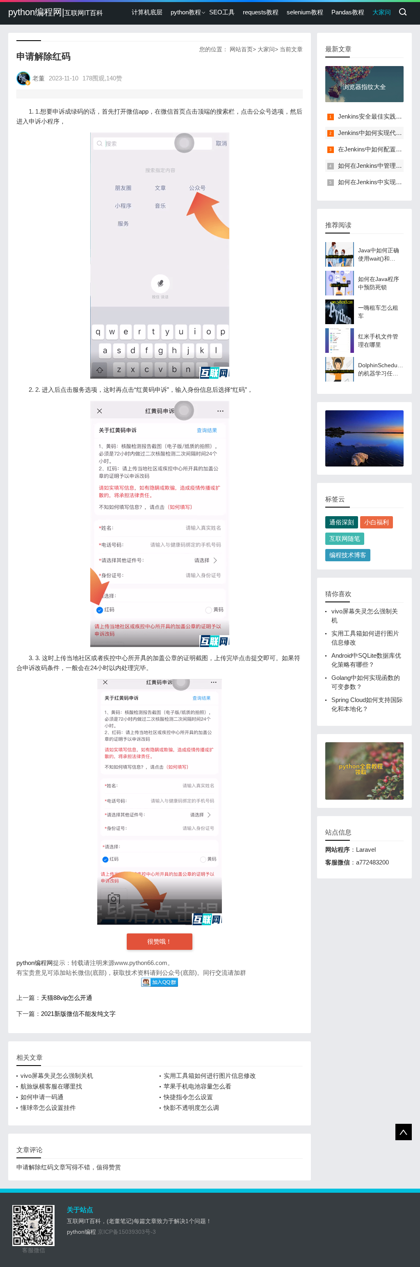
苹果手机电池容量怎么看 (197, 1086)
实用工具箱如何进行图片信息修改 (210, 1075)
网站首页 (241, 49)
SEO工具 (222, 12)
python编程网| (55, 12)
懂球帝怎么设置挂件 (48, 1107)
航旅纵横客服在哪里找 (51, 1086)
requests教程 (260, 12)
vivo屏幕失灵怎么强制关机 (57, 1075)
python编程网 (34, 962)
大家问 (381, 12)
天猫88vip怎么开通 (66, 997)
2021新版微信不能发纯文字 (78, 1013)
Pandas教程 (347, 12)
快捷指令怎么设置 (188, 1096)
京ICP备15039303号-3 (127, 1231)
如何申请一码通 (42, 1096)
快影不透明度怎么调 (191, 1107)
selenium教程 (305, 12)
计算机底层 (147, 12)
